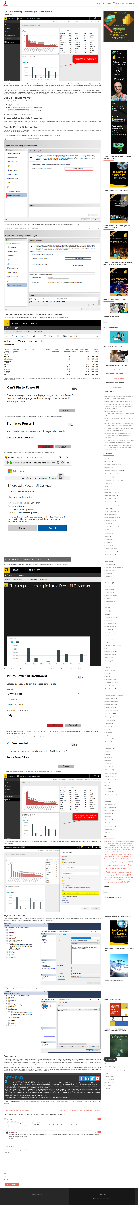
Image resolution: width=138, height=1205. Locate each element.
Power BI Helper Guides (111, 701)
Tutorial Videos (113, 882)
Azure (106, 489)
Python (107, 726)
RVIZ (106, 754)
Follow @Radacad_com (119, 369)
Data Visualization (127, 849)
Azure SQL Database (111, 514)
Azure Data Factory (110, 495)
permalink (6, 1103)
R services (108, 745)
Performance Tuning (110, 679)
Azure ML (108, 508)
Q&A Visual (108, 732)
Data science (116, 849)
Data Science (108, 564)
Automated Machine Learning (113, 480)
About (126, 3)
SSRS (41, 1101)
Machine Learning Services (112, 645)
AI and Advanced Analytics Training (115, 1077)
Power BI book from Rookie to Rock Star (64, 93)
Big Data (107, 523)
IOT (106, 636)
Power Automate (110, 689)
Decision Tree (109, 589)
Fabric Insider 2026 (110, 620)
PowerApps (108, 717)
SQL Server (108, 770)
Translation (108, 819)
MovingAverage (109, 664)
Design (107, 598)
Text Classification (110, 807)
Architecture (108, 477)
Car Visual (108, 530)
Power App (108, 685)
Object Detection (110, 670)
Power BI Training (110, 1074)
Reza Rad (14, 1077)
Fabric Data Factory (110, 617)
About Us (107, 1071)
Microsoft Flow (109, 654)
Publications (108, 723)
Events (107, 611)
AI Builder (108, 461)
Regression (108, 751)
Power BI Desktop (119, 865)
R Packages (108, 738)
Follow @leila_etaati (118, 387)
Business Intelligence (111, 526)
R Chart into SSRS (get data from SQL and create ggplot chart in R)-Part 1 (80, 1110)
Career (107, 536)
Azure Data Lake (109, 498)
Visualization (108, 829)
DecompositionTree (110, 595)
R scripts (107, 742)
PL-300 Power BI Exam (111, 682)
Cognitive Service (110, 548)
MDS (106, 648)
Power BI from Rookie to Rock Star (70, 1101)
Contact (133, 3)
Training (107, 816)
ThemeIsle (108, 1198)
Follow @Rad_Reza (119, 378)
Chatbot (107, 542)
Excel (106, 614)
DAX (106, 586)
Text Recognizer (109, 810)
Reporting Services (84, 1101)
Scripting (107, 760)
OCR (106, 673)
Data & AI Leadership (111, 558)
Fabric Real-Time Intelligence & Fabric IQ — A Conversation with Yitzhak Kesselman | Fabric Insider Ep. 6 (117, 435)
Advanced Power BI (122, 841)
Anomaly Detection (110, 474)
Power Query (109, 714)
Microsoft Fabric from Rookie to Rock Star (116, 858)
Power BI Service (109, 707)
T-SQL (107, 801)
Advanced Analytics (109, 841)
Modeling (112, 862)
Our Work (108, 1092)
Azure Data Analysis (110, 492)
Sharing (107, 763)
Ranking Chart (109, 748)
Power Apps (121, 862)
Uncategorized (109, 826)
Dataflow (107, 576)
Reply (99, 1118)
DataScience (108, 583)
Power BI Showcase (110, 710)
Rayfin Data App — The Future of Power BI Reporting (119, 401)
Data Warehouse (109, 570)
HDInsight (108, 629)
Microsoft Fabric (109, 651)
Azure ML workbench (111, 511)
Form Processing (109, 626)
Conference (117, 847)
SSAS (106, 782)
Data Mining (108, 561)
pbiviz (106, 676)
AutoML (107, 483)
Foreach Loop (119, 854)
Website (6, 1179)
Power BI (19, 1101)
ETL (106, 608)
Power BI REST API (110, 704)
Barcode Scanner (109, 520)
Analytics (107, 467)
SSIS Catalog (108, 791)
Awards (107, 486)
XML (106, 832)
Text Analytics (109, 804)
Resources (118, 3)
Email (6, 1176)
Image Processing (110, 632)
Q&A (106, 729)
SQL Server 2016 (109, 773)
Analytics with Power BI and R (113, 470)
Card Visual (108, 533)
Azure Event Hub (110, 502)
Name (6, 1173)
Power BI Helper (109, 698)
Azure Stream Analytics (111, 517)
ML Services (108, 657)
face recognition (109, 623)
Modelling (108, 661)
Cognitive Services (110, 551)
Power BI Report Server (10, 83)
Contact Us (108, 1096)
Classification (109, 545)
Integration (52, 1101)
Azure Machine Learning (112, 505)
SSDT (106, 785)
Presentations (109, 720)
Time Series (108, 813)
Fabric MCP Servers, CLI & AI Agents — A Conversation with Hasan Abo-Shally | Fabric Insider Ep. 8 (119, 413)
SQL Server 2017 (109, 776)
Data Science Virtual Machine (113, 567)
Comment (7, 1152)
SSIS (106, 788)
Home (99, 3)
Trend (106, 823)
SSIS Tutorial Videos (110, 795)
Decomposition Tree (110, 592)
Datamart (108, 579)
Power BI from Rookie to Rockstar (31, 1101)
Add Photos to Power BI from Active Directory (17, 1110)
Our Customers (109, 1086)
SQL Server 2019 (109, 779)
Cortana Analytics (110, 555)
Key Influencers (109, 639)
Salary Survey (109, 757)
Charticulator (109, 539)
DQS (106, 604)
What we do (108, 3)
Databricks (108, 573)
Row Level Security (112, 877)
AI (105, 458)
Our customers (110, 1066)
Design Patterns (109, 601)
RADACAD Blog (109, 1089)
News (106, 667)
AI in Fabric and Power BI (112, 464)
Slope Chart (108, 767)
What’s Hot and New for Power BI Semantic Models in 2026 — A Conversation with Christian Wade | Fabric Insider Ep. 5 (119, 447)
